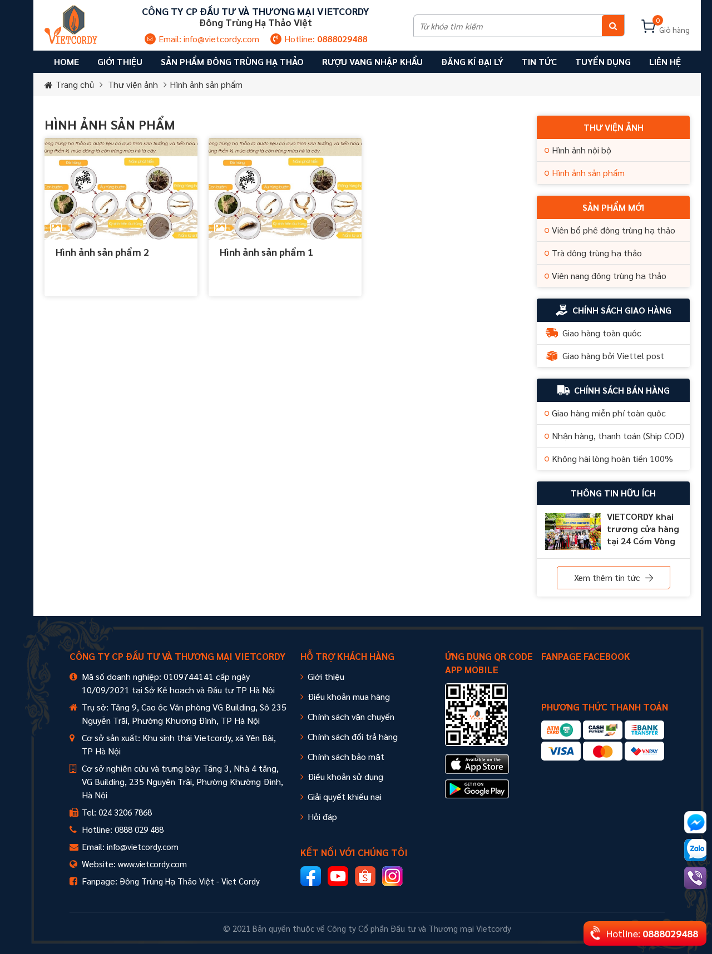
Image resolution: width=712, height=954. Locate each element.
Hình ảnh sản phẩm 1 (266, 251)
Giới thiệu (326, 676)
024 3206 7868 (125, 812)
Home (66, 61)
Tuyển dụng (603, 61)
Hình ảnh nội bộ (581, 150)
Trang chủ (75, 84)
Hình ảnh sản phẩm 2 (102, 251)
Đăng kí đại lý (472, 61)
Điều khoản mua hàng (349, 696)
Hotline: (325, 38)
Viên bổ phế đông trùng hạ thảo (613, 230)
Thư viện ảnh (133, 84)
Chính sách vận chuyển (351, 716)
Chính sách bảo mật (346, 756)
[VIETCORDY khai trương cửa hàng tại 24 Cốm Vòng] (573, 531)
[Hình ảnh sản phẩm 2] (120, 189)
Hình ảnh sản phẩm (206, 84)
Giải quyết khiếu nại (345, 796)
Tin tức (539, 61)
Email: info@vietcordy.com (209, 38)
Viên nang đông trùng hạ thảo (609, 275)
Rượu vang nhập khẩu (372, 61)
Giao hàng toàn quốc (601, 333)
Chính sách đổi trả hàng (353, 736)
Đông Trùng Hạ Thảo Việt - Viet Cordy (190, 881)
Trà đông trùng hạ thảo (597, 253)
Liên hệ (665, 61)
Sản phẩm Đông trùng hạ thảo (232, 61)
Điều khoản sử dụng (345, 776)
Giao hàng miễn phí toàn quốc (609, 413)
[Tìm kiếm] (613, 25)
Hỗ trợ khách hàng (347, 656)
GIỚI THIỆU (119, 61)
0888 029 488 (139, 829)
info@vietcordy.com (143, 846)
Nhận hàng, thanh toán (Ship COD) (618, 435)
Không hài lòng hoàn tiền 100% (612, 458)
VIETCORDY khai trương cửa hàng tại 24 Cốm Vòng (643, 528)
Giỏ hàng (673, 26)
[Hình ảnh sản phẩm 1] (285, 189)
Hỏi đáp (322, 816)
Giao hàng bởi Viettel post (613, 355)
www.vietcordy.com (152, 863)
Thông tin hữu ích (613, 493)
